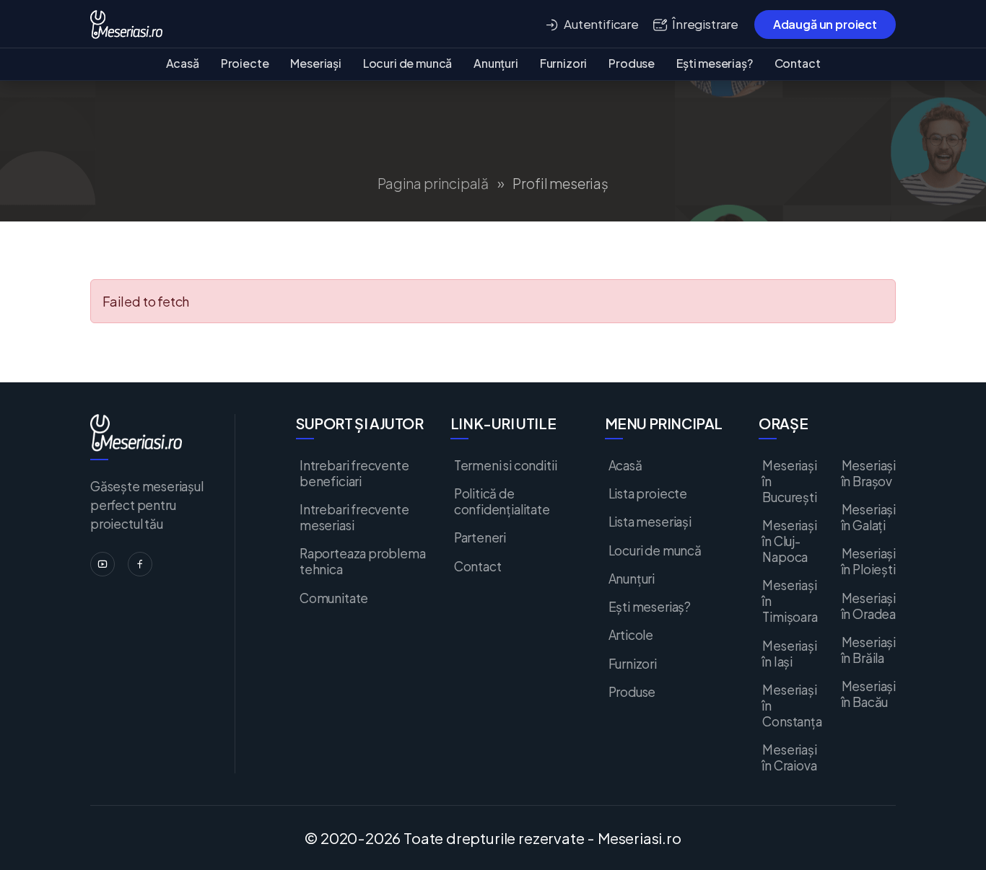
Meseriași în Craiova (789, 757)
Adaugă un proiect (825, 24)
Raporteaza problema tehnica (363, 561)
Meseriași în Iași (789, 653)
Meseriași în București (789, 481)
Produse (631, 63)
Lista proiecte (647, 493)
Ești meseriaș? (714, 63)
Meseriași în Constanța (791, 705)
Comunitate (334, 598)
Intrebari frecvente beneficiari (354, 473)
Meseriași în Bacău (869, 694)
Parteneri (480, 537)
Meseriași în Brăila (869, 650)
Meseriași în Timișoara (789, 601)
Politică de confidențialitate (502, 501)
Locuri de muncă (407, 63)
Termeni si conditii (505, 465)
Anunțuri (496, 63)
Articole (631, 635)
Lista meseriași (649, 522)
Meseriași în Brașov (869, 473)
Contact (798, 63)
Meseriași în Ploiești (869, 561)
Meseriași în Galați (869, 517)
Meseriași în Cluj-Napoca (789, 541)
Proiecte (245, 63)
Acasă (182, 63)
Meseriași (315, 63)
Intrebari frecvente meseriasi (354, 517)
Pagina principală (433, 183)
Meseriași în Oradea (869, 606)
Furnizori (563, 63)
